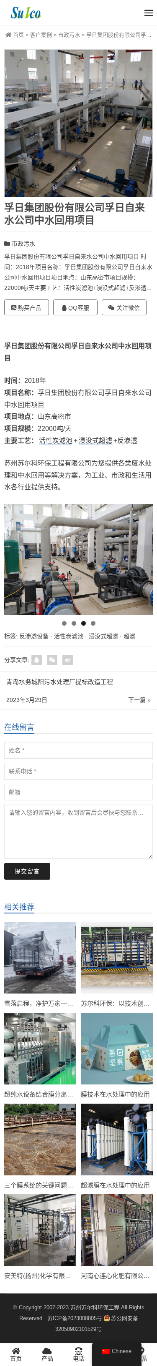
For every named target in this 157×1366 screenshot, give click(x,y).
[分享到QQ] (36, 660)
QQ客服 (78, 307)
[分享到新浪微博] (67, 660)
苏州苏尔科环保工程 (94, 1307)
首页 (18, 35)
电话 (79, 1358)
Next (142, 557)
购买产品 (28, 307)
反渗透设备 (34, 636)
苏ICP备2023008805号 (74, 1318)
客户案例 (41, 35)
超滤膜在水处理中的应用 (115, 1185)
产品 (47, 1358)
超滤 (129, 636)
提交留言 (27, 871)
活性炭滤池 (55, 440)
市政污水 (69, 35)
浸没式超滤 (95, 440)
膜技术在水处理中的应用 (115, 1094)
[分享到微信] (52, 660)
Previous (14, 557)
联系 (141, 1358)
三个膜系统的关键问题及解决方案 (51, 1185)
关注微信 (127, 307)
